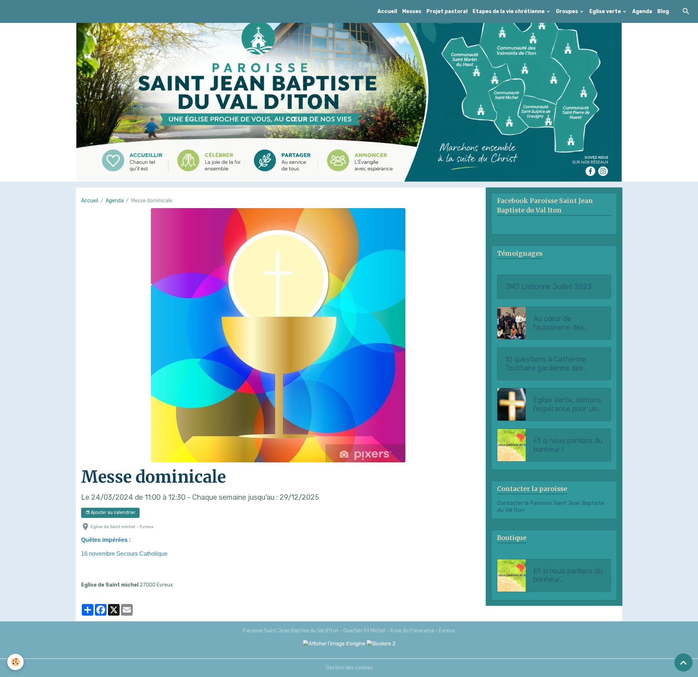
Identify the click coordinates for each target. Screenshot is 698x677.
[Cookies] (15, 662)
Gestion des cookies (349, 668)
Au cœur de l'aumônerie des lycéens (558, 323)
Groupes (567, 11)
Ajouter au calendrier (113, 512)
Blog (663, 11)
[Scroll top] (683, 662)
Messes (411, 11)
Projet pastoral (447, 11)
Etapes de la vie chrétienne (509, 11)
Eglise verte (605, 11)
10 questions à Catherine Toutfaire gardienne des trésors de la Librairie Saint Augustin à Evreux (549, 363)
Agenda (642, 11)
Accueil (387, 11)
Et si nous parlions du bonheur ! (567, 445)
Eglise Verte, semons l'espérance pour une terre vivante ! (567, 404)
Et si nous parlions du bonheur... (567, 575)
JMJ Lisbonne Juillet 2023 (548, 287)
